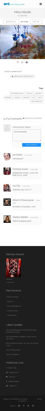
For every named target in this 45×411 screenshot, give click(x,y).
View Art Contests (12, 354)
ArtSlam (24, 399)
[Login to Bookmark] (22, 62)
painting (26, 97)
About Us (12, 377)
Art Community (12, 311)
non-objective (37, 101)
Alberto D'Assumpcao (23, 200)
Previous (11, 22)
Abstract (38, 93)
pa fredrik (17, 155)
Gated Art (9, 279)
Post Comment (31, 145)
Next (35, 22)
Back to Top (12, 368)
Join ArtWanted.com (14, 306)
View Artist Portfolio (23, 76)
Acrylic (29, 93)
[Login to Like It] (18, 62)
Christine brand (20, 169)
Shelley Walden (20, 217)
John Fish (23, 16)
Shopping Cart (14, 372)
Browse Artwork (12, 297)
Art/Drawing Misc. (17, 93)
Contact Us (12, 386)
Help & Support (13, 381)
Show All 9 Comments (33, 118)
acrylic (17, 97)
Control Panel (11, 315)
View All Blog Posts (13, 350)
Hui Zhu (16, 186)
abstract (8, 97)
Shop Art (10, 301)
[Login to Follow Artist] (27, 62)
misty (40, 97)
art (33, 97)
